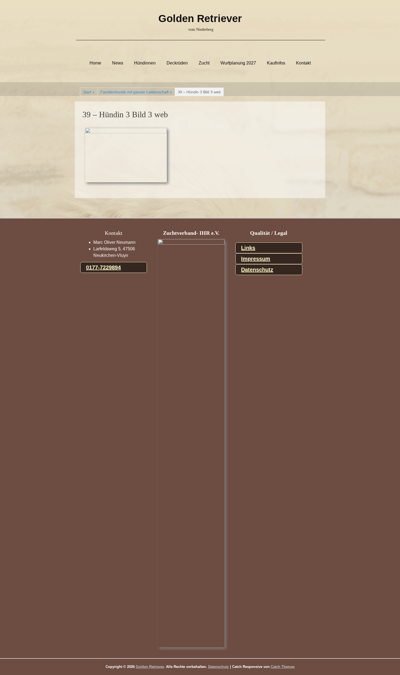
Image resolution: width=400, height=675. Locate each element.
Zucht (204, 63)
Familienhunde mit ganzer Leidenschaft (136, 92)
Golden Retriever (200, 18)
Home (95, 63)
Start (89, 92)
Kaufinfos (276, 63)
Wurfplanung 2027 (238, 63)
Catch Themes (283, 667)
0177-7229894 (103, 267)
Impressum (255, 259)
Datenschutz (257, 270)
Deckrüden (177, 63)
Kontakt (303, 63)
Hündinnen (145, 63)
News (117, 63)
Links (248, 248)
